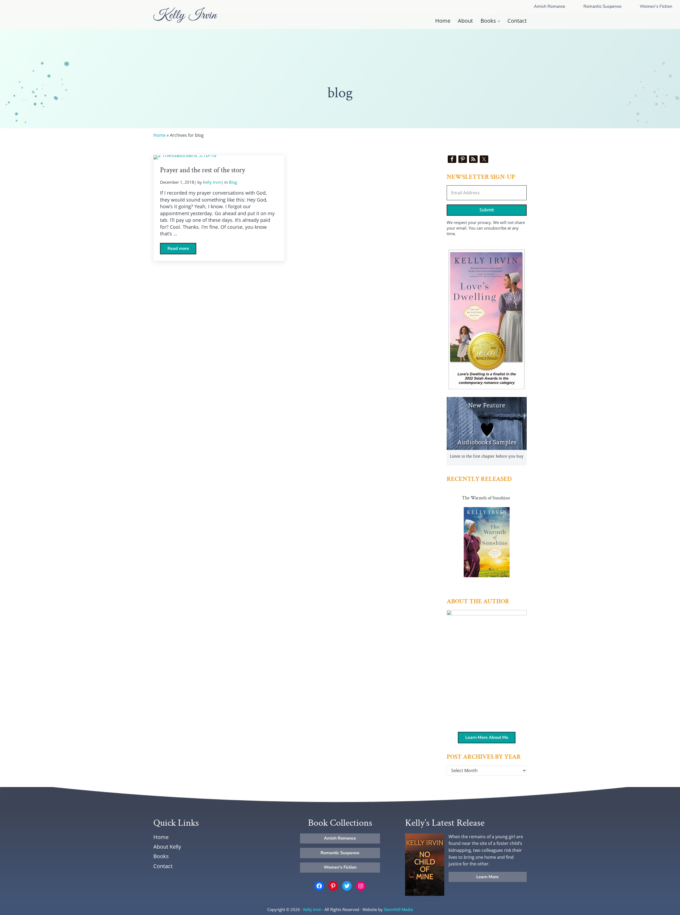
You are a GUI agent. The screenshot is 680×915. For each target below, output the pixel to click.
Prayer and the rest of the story (202, 170)
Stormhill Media (398, 909)
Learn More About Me (486, 737)
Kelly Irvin (312, 909)
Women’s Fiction (340, 867)
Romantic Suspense (602, 6)
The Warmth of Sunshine (486, 498)
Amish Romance (549, 6)
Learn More (487, 877)
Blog (233, 182)
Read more (181, 250)
